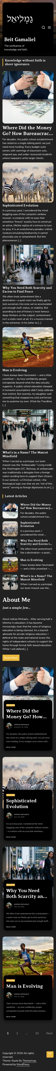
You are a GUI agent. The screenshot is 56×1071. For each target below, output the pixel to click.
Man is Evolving (14, 370)
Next (49, 1033)
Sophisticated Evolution (20, 205)
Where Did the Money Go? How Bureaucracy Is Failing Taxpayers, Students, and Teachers (36, 509)
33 (37, 1033)
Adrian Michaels (21, 725)
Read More (11, 657)
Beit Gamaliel (19, 39)
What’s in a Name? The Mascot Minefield (36, 577)
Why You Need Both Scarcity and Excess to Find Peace (27, 289)
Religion (10, 705)
